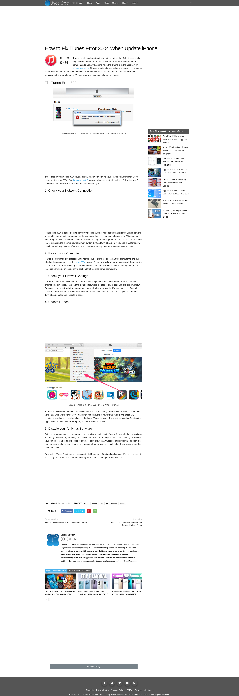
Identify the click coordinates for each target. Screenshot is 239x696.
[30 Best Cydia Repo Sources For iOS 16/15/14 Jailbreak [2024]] (154, 213)
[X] (76, 540)
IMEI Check (76, 2)
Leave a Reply (93, 667)
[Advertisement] (119, 25)
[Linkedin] (69, 540)
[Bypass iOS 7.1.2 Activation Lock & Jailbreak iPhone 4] (154, 172)
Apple (94, 503)
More (133, 2)
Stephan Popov (68, 534)
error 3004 (80, 262)
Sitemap (138, 690)
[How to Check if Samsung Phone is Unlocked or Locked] (154, 182)
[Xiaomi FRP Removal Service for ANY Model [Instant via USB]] (127, 581)
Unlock (115, 2)
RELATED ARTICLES (56, 571)
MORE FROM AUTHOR (79, 571)
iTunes (122, 503)
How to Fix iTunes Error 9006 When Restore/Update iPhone (126, 524)
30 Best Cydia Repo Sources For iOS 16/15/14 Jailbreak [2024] (175, 213)
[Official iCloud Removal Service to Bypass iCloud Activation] (154, 161)
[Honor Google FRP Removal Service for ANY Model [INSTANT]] (94, 581)
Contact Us (149, 690)
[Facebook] (63, 540)
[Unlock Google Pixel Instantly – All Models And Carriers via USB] (60, 581)
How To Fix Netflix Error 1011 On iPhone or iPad (66, 523)
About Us (90, 690)
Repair (87, 503)
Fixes (106, 2)
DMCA (130, 690)
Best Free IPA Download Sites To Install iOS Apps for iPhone (175, 139)
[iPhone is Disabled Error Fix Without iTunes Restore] (154, 203)
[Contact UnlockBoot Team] (135, 683)
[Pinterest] (119, 683)
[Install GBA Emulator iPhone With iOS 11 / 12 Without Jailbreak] (154, 150)
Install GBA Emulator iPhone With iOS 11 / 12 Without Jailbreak (175, 150)
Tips (124, 2)
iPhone (114, 503)
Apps (98, 2)
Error (101, 503)
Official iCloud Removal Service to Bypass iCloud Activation (174, 161)
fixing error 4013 (80, 180)
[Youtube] (127, 683)
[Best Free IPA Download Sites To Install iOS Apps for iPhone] (154, 139)
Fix (107, 503)
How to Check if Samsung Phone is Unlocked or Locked (174, 182)
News (89, 2)
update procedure (81, 68)
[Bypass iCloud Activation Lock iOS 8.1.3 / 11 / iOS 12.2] (154, 193)
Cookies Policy (117, 690)
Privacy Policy (102, 690)
